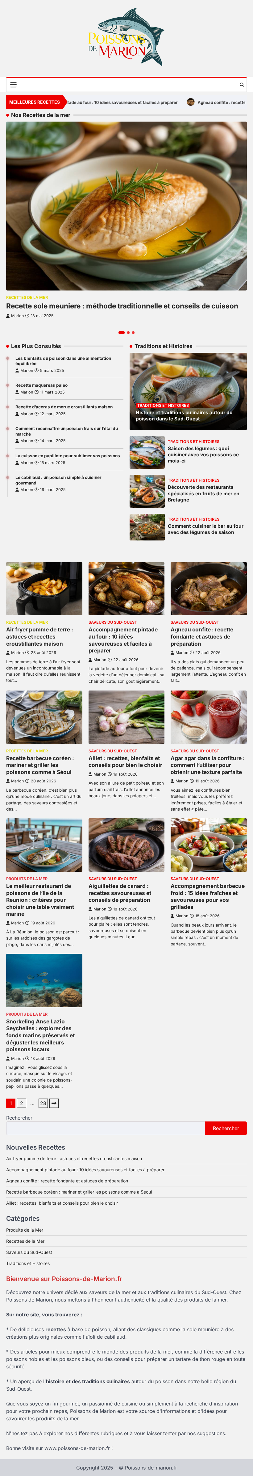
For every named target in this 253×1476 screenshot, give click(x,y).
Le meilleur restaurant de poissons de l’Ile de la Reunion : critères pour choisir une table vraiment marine (40, 900)
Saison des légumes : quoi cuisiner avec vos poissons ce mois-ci (203, 454)
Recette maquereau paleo (41, 385)
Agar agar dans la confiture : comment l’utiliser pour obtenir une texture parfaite (208, 765)
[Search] (242, 84)
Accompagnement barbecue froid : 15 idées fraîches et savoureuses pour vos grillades (208, 896)
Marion (26, 370)
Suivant (54, 1103)
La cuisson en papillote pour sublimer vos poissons (67, 455)
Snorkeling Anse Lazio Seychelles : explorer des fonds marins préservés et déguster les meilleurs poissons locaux (40, 1035)
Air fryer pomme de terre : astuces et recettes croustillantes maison (39, 636)
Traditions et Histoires (163, 405)
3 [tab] (133, 332)
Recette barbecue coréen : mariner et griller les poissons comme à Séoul (40, 765)
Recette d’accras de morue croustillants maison (64, 406)
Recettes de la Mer (27, 297)
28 (43, 1103)
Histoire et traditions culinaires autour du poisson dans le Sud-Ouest (184, 416)
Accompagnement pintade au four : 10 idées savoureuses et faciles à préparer (123, 640)
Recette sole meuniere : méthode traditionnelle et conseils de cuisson (122, 306)
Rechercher (19, 1118)
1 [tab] (121, 332)
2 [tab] (128, 332)
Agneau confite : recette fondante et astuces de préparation (202, 636)
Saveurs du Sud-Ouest (113, 622)
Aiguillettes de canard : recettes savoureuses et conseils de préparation (120, 893)
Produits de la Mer (27, 878)
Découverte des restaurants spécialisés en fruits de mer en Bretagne (203, 493)
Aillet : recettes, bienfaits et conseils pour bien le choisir (125, 761)
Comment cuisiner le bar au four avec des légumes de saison (205, 529)
